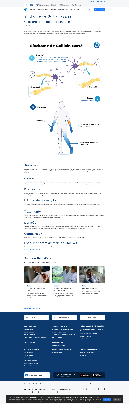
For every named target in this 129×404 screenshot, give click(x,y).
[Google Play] (85, 375)
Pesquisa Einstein (29, 366)
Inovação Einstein (57, 352)
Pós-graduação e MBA (30, 360)
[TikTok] (91, 389)
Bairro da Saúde (56, 340)
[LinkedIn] (87, 389)
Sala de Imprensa (29, 332)
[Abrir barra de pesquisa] (89, 9)
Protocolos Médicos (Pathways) (88, 333)
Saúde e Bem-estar (42, 9)
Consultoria (83, 355)
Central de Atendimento (73, 9)
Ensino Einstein (28, 352)
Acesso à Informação (30, 334)
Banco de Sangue (57, 337)
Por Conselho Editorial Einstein (32, 308)
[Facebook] (103, 389)
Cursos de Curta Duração (31, 363)
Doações (92, 1)
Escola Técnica (28, 355)
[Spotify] (99, 389)
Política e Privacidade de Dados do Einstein (83, 401)
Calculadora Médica (85, 336)
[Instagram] (83, 389)
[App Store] (96, 375)
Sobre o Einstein (28, 329)
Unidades (53, 9)
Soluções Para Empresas (87, 352)
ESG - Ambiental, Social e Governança (35, 337)
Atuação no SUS (28, 340)
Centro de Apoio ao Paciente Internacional (64, 334)
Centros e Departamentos (59, 332)
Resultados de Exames (58, 345)
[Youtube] (95, 389)
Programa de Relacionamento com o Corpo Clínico (92, 330)
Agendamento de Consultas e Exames (62, 329)
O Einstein (61, 9)
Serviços (32, 9)
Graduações (27, 358)
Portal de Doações (29, 342)
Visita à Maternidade (57, 342)
